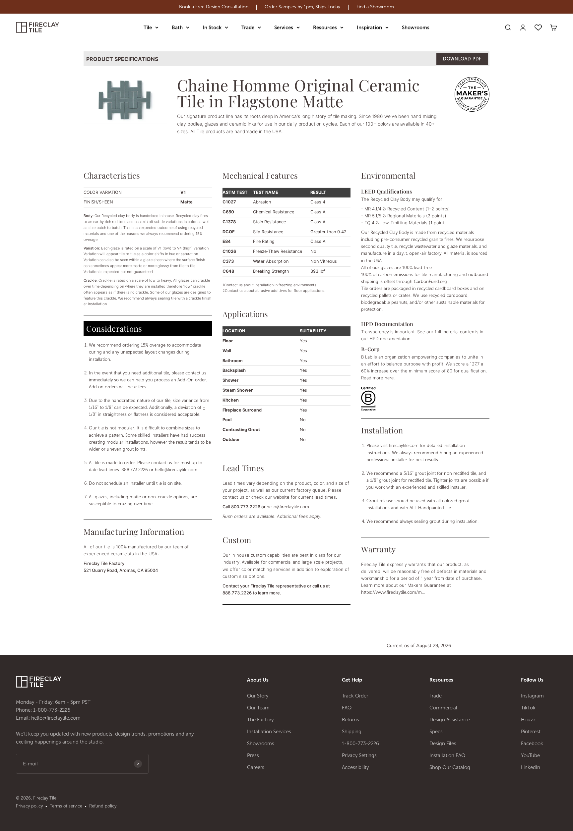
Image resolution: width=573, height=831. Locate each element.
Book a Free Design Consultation (213, 7)
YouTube (530, 755)
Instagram (532, 696)
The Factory (260, 720)
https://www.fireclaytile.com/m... (393, 592)
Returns (350, 720)
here (389, 377)
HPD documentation (390, 338)
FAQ (347, 708)
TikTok (528, 708)
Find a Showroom (375, 7)
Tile (148, 27)
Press (253, 755)
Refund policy (102, 805)
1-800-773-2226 (51, 710)
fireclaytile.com (403, 445)
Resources (325, 27)
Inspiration (369, 27)
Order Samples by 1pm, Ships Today (302, 7)
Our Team (258, 708)
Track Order (355, 696)
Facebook (532, 744)
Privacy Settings (359, 755)
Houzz (528, 720)
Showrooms (415, 27)
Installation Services (269, 732)
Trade (247, 27)
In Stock (212, 27)
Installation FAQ (447, 755)
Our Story (257, 696)
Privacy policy (29, 805)
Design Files (442, 744)
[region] (286, 7)
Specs (436, 732)
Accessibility (355, 767)
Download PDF (462, 58)
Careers (255, 767)
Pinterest (531, 732)
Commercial (443, 708)
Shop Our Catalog (449, 767)
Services (283, 27)
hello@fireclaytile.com (176, 469)
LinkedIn (530, 767)
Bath (177, 27)
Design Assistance (449, 720)
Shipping (351, 732)
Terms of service (66, 805)
